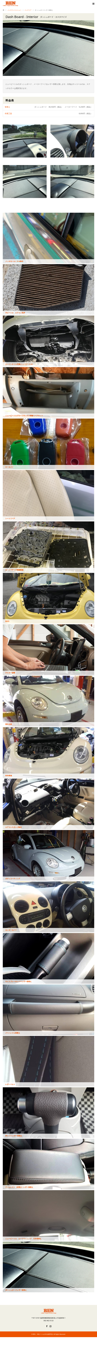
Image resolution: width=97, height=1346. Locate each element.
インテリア (28, 10)
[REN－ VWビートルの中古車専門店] (18, 3)
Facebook (46, 1326)
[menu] (93, 4)
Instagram (50, 1326)
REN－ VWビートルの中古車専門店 (43, 1334)
